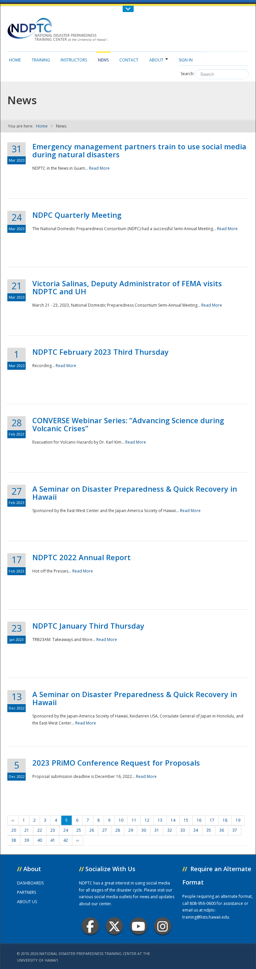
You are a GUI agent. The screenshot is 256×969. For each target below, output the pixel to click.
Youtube (138, 926)
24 (65, 830)
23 (52, 830)
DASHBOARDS (30, 883)
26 (91, 830)
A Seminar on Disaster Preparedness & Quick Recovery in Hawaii (134, 493)
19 (238, 820)
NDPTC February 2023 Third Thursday (100, 352)
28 (117, 830)
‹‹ (13, 820)
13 (160, 820)
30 (143, 830)
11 (134, 820)
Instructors (74, 60)
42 (65, 840)
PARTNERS (26, 892)
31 (156, 830)
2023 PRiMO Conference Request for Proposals (116, 763)
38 (13, 840)
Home (15, 60)
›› (77, 840)
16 (199, 820)
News (103, 60)
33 (182, 830)
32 (169, 830)
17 (212, 820)
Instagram (162, 926)
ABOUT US (27, 902)
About (156, 60)
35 (208, 830)
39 (26, 840)
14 (173, 820)
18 (225, 820)
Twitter (114, 926)
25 (78, 830)
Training (41, 60)
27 (104, 830)
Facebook (90, 926)
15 (186, 820)
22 (39, 830)
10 (121, 820)
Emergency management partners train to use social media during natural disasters (139, 150)
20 (13, 830)
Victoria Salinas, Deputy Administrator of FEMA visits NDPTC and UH (127, 287)
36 (221, 830)
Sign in (186, 60)
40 (39, 840)
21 (26, 830)
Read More (99, 168)
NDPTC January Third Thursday (88, 626)
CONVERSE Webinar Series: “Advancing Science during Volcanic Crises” (128, 424)
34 (195, 830)
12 (147, 820)
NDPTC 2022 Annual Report (81, 557)
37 (234, 830)
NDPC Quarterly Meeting (76, 215)
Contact (128, 60)
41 (52, 840)
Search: (187, 73)
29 (130, 830)
